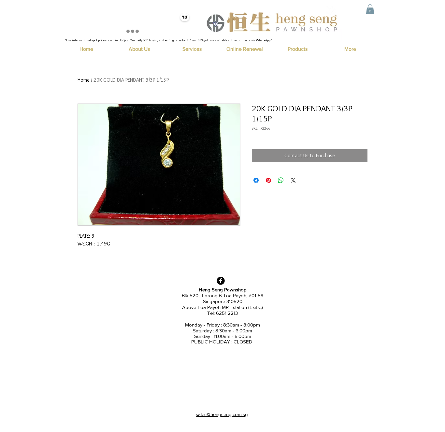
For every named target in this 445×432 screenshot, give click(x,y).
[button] (370, 9)
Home (84, 80)
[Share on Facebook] (256, 180)
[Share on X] (293, 180)
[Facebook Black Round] (221, 281)
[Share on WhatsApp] (281, 180)
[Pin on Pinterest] (268, 180)
